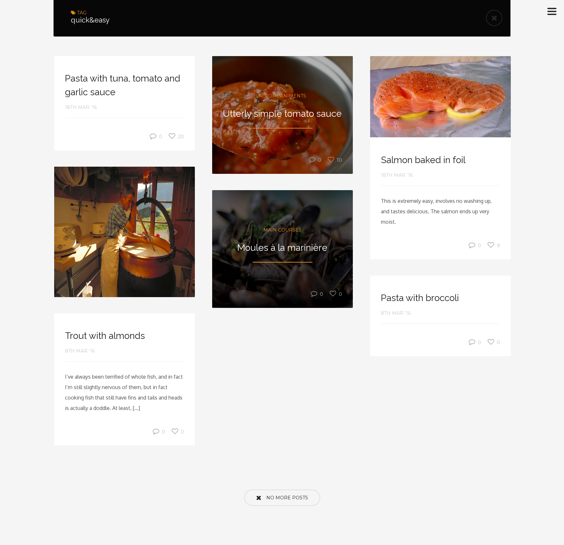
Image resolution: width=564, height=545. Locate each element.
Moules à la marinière (282, 247)
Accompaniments (282, 96)
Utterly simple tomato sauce (282, 113)
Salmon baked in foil (423, 160)
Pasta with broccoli (420, 298)
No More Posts (287, 498)
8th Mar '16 (396, 313)
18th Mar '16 (81, 107)
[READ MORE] (440, 97)
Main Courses (282, 230)
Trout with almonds (105, 335)
